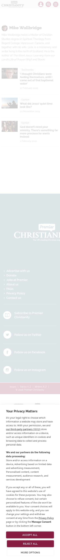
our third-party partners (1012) (23, 429)
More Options (30, 552)
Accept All (30, 535)
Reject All (30, 543)
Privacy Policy (46, 517)
